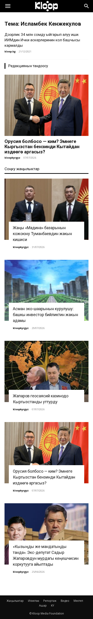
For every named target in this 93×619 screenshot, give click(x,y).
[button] (7, 6)
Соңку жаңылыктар (22, 169)
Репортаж (49, 601)
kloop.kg (10, 51)
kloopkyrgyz (12, 157)
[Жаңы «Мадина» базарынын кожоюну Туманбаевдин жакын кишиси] (46, 209)
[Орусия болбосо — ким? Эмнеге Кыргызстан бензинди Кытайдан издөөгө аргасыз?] (46, 105)
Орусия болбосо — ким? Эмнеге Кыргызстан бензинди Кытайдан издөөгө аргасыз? (42, 147)
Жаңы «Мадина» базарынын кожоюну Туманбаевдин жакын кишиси (42, 233)
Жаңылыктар (15, 601)
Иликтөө (33, 601)
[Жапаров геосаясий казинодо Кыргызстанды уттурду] (46, 371)
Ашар (43, 605)
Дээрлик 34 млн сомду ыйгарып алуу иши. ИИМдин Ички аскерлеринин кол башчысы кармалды (42, 40)
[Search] (86, 6)
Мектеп (78, 601)
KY (52, 605)
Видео (65, 601)
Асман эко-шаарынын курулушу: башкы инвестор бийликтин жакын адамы (45, 314)
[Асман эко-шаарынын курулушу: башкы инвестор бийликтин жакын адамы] (46, 290)
